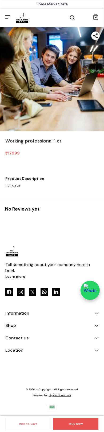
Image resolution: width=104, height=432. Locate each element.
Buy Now (76, 424)
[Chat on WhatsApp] (90, 290)
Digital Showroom (60, 395)
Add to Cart (28, 424)
